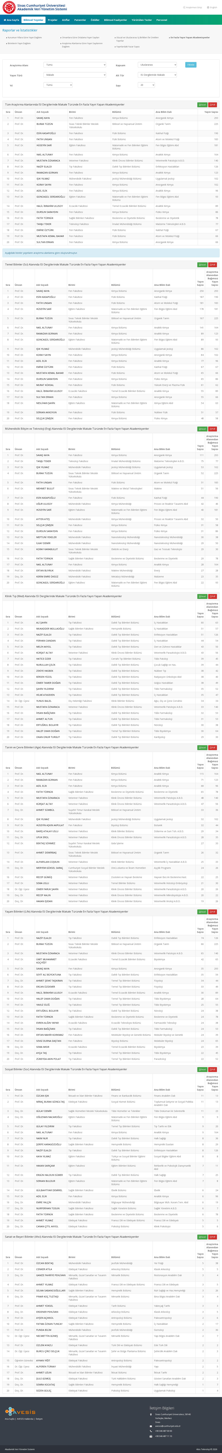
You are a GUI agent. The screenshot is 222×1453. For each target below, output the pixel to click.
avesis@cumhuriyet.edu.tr (168, 1426)
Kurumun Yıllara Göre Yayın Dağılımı (25, 37)
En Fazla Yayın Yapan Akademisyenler (190, 37)
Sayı (118, 85)
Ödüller (95, 19)
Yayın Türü (16, 75)
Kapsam (120, 65)
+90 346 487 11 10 (163, 1436)
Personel (162, 19)
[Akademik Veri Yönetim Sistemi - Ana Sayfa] (9, 7)
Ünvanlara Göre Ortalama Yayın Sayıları (80, 37)
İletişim (39, 1419)
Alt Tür (120, 75)
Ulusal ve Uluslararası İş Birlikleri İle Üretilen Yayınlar (137, 39)
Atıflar (66, 19)
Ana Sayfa (13, 19)
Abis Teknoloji (203, 1449)
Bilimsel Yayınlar (33, 19)
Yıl (11, 85)
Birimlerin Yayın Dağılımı (19, 43)
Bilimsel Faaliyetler (115, 19)
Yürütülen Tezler (142, 19)
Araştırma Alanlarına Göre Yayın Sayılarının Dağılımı (82, 45)
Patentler (80, 19)
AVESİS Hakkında (25, 1419)
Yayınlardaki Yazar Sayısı (128, 46)
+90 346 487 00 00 (163, 1431)
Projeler (53, 19)
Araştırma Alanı (19, 65)
